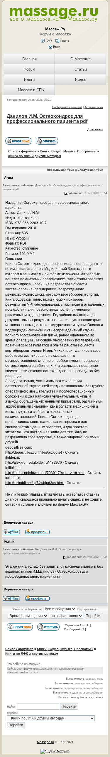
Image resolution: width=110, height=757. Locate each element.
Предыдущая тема (60, 169)
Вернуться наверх (18, 522)
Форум (29, 69)
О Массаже (80, 59)
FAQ (48, 41)
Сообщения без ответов (67, 107)
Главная (29, 59)
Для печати (95, 129)
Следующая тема (90, 169)
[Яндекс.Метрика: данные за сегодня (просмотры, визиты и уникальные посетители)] (55, 751)
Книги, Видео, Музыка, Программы (68, 151)
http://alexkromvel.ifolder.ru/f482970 (33, 462)
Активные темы (93, 107)
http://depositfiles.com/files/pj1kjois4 (33, 452)
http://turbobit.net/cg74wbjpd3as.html (34, 483)
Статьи (81, 69)
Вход (56, 46)
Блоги (29, 79)
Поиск (64, 41)
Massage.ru (45, 742)
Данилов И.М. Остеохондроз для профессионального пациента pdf (47, 119)
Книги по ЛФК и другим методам (34, 156)
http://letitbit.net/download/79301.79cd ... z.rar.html (44, 473)
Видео (80, 79)
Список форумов (22, 151)
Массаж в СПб (31, 90)
